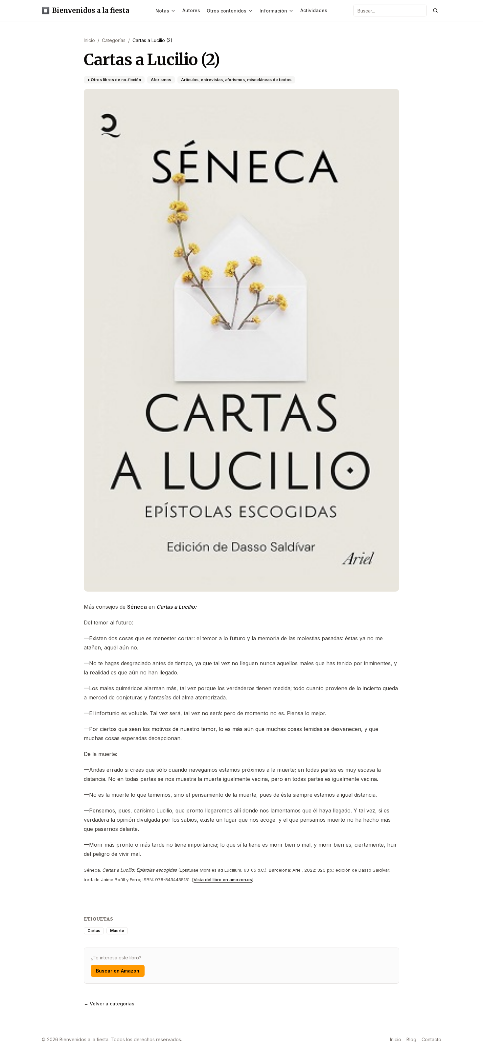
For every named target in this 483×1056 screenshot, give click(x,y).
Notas (162, 10)
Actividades (313, 10)
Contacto (431, 1039)
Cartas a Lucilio (175, 606)
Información (273, 10)
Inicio (395, 1039)
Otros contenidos (226, 10)
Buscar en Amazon (117, 971)
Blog (411, 1039)
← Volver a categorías (109, 1003)
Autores (191, 10)
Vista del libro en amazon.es (223, 879)
